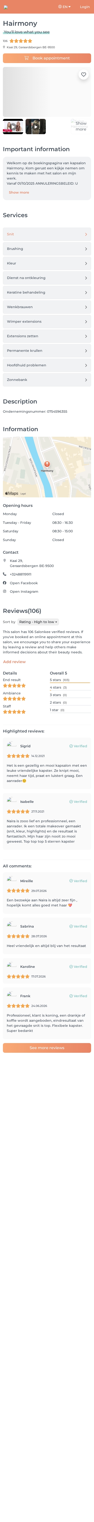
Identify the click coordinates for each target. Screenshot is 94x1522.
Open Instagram (24, 591)
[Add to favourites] (84, 74)
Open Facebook (24, 583)
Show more (19, 192)
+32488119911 (20, 574)
